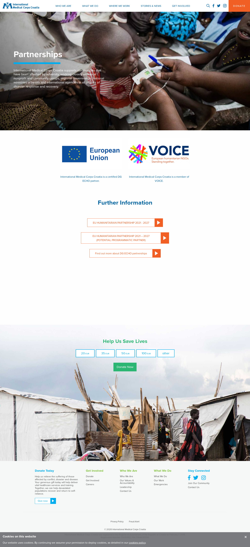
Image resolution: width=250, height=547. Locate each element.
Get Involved (181, 6)
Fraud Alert (134, 521)
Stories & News (151, 6)
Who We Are (63, 6)
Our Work (159, 480)
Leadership (126, 487)
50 (123, 353)
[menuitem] (63, 6)
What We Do (90, 6)
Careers (90, 484)
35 (103, 353)
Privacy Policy (117, 521)
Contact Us (125, 491)
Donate (90, 476)
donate (239, 6)
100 (144, 353)
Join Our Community (199, 483)
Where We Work (119, 6)
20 (83, 353)
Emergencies (161, 484)
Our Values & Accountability (127, 482)
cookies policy (137, 542)
